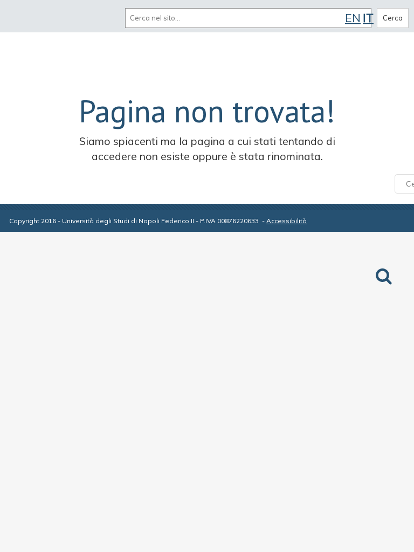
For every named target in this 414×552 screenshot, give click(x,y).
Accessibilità (286, 221)
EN (353, 18)
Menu (20, 17)
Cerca (393, 17)
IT (368, 18)
